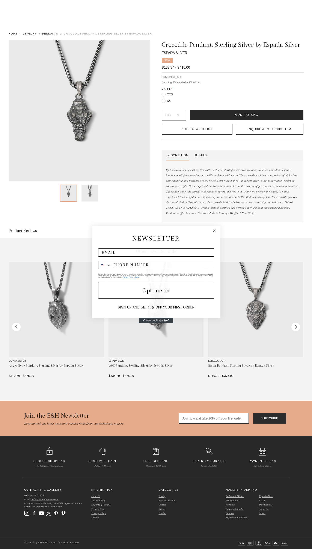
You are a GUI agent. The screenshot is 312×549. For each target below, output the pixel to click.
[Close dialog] (214, 230)
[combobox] (104, 265)
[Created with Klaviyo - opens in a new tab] (156, 320)
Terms (137, 277)
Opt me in (156, 290)
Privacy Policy (128, 277)
